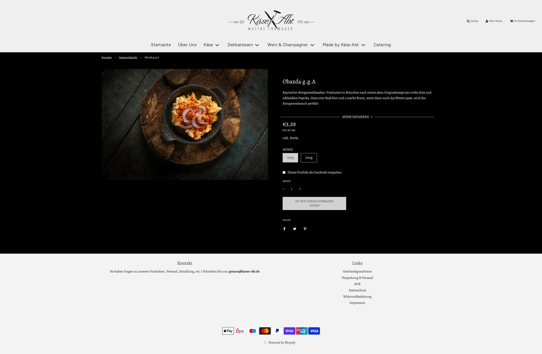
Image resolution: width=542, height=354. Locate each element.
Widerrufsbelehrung (357, 296)
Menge (287, 181)
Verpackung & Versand (357, 277)
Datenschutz (357, 290)
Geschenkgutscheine (357, 271)
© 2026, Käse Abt (252, 342)
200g (308, 157)
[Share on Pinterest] (305, 229)
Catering (382, 44)
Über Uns (187, 44)
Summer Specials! (128, 57)
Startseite (161, 44)
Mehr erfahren (356, 117)
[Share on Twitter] (295, 229)
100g (290, 157)
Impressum (357, 302)
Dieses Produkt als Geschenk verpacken (315, 172)
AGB (357, 284)
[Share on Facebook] (284, 229)
